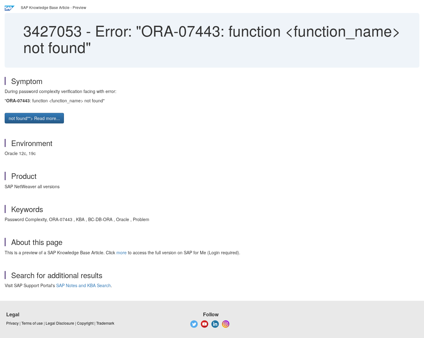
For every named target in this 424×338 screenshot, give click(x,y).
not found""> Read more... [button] (34, 118)
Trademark (105, 323)
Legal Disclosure (60, 323)
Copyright (85, 323)
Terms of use (32, 323)
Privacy (12, 323)
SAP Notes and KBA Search (83, 285)
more (121, 252)
